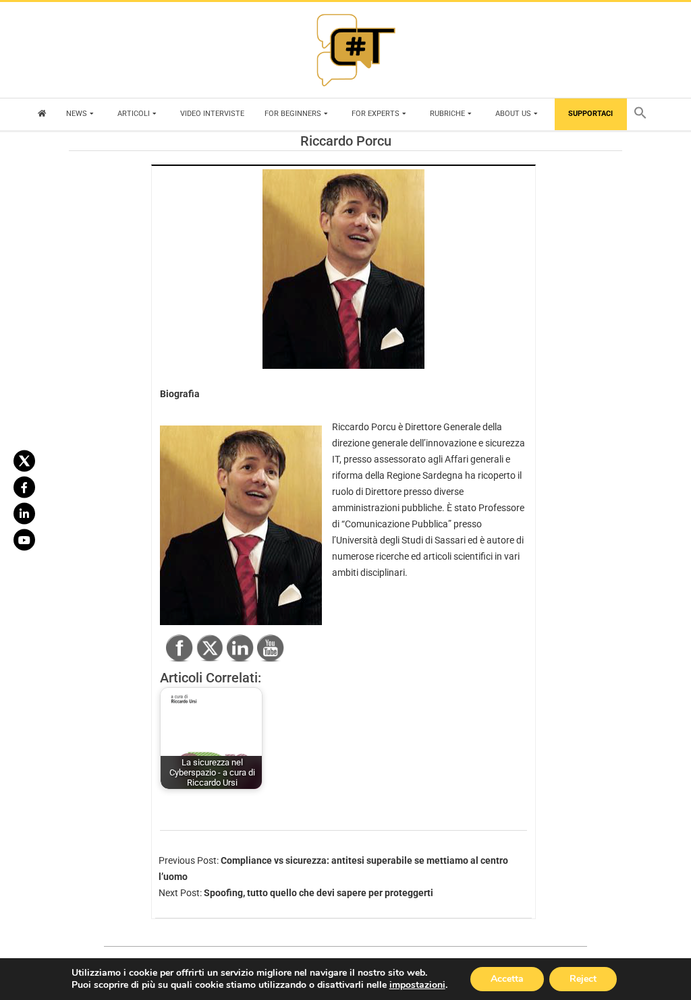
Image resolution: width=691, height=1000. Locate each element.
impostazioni (417, 985)
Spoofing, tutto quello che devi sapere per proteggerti (318, 892)
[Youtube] (24, 539)
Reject (583, 978)
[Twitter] (24, 460)
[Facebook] (24, 487)
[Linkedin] (24, 513)
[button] (644, 114)
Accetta (507, 978)
